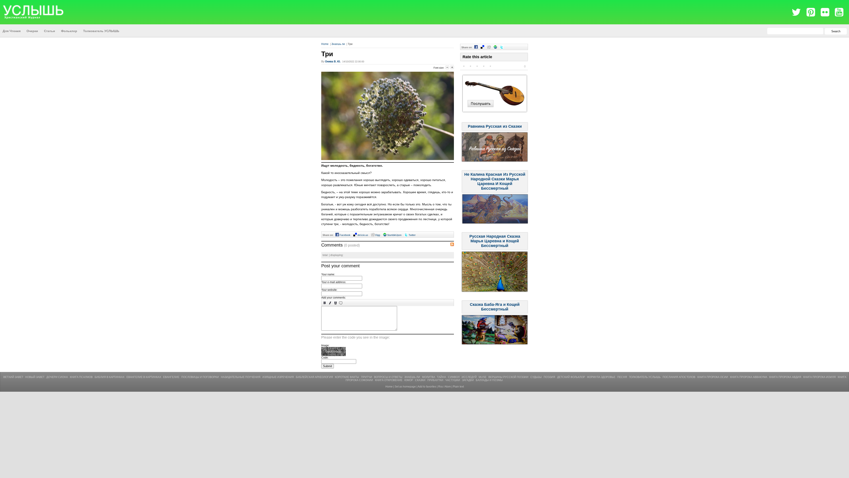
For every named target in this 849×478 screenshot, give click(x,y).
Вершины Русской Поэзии (508, 377)
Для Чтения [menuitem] (12, 31)
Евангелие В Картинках (144, 377)
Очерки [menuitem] (32, 31)
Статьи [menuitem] (49, 31)
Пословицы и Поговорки (200, 377)
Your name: (328, 274)
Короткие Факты (347, 377)
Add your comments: (333, 297)
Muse (483, 377)
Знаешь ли (338, 44)
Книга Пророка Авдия (785, 377)
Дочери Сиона (57, 377)
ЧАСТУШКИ (453, 380)
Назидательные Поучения (241, 377)
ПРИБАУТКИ (435, 380)
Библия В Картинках (110, 377)
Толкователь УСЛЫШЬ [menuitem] (101, 31)
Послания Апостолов (679, 377)
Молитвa (429, 377)
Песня (622, 377)
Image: (325, 345)
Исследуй (469, 377)
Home (325, 44)
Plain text (458, 386)
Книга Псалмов (81, 377)
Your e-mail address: (333, 282)
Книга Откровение (389, 380)
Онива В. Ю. (332, 61)
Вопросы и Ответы (388, 377)
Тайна (442, 377)
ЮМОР (409, 380)
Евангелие (171, 377)
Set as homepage (405, 386)
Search (835, 31)
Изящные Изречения (278, 377)
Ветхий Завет (13, 377)
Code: (325, 357)
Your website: (329, 289)
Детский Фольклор (571, 377)
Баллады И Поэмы (489, 380)
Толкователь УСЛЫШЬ (645, 377)
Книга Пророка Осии (713, 377)
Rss (440, 386)
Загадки (468, 380)
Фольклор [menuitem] (69, 31)
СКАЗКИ (420, 380)
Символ (454, 377)
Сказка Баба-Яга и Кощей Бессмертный (495, 306)
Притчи (367, 377)
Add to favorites (427, 386)
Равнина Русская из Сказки (495, 126)
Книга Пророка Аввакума (749, 377)
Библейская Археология (315, 377)
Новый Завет (35, 377)
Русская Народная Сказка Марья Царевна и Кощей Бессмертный (494, 241)
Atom (448, 386)
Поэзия (550, 377)
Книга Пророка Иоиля (819, 377)
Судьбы (536, 377)
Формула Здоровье (601, 377)
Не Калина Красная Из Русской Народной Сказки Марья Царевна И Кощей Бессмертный (494, 181)
